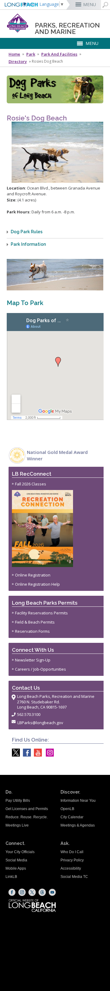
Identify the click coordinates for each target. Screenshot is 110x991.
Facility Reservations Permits (41, 613)
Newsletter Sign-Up (32, 660)
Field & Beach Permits (35, 622)
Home (14, 54)
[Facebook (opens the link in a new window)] (12, 892)
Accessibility (71, 868)
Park (30, 54)
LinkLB (11, 877)
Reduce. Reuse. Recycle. (27, 817)
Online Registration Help (37, 584)
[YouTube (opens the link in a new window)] (52, 892)
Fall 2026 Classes (30, 484)
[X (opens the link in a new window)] (32, 892)
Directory (18, 61)
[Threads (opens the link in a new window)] (42, 892)
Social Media (16, 860)
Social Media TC (74, 877)
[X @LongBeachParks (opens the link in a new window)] (14, 752)
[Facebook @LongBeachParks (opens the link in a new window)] (25, 752)
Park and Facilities (59, 54)
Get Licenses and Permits (27, 809)
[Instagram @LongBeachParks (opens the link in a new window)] (48, 752)
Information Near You (78, 800)
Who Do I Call (72, 852)
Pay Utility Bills (18, 800)
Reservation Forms (32, 631)
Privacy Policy (72, 860)
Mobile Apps (16, 868)
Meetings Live (17, 825)
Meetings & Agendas (78, 825)
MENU (89, 4)
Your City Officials (20, 852)
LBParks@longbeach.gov (40, 722)
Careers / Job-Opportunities (40, 669)
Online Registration (32, 575)
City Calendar (72, 817)
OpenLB (67, 809)
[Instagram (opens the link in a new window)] (22, 892)
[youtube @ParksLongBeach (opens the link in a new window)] (36, 752)
